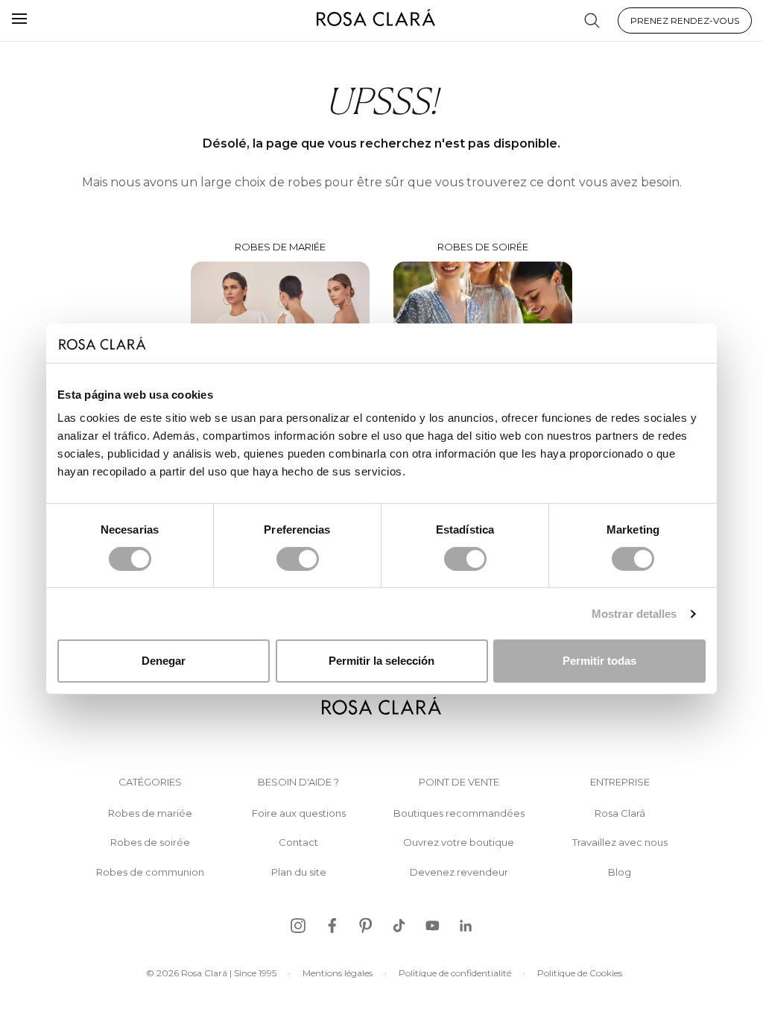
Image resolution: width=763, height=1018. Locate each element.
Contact (298, 842)
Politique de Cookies (579, 973)
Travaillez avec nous (620, 842)
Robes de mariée (150, 813)
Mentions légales (338, 973)
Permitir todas (599, 660)
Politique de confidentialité (455, 973)
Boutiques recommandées (459, 813)
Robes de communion (150, 872)
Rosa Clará (620, 813)
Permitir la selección (381, 660)
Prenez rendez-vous (684, 20)
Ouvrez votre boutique (458, 842)
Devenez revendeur (459, 872)
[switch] (297, 559)
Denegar (164, 660)
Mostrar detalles (634, 613)
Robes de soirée (150, 842)
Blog (619, 872)
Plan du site (298, 872)
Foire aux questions (299, 813)
